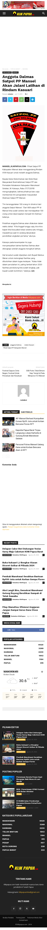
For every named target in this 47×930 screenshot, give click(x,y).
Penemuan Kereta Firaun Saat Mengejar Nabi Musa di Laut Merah (29, 779)
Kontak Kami (23, 920)
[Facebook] (4, 99)
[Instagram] (20, 908)
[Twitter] (10, 99)
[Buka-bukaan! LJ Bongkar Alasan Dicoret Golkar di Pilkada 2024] (8, 748)
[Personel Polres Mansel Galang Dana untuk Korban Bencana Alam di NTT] (8, 447)
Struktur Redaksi (8, 918)
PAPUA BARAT (15, 69)
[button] (4, 13)
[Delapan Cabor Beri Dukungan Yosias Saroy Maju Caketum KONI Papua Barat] (8, 736)
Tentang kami (20, 918)
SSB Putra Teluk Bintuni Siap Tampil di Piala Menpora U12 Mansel (35, 373)
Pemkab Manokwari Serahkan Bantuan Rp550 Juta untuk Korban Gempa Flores (29, 759)
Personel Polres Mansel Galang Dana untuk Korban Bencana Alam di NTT (30, 447)
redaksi (10, 94)
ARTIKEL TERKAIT (11, 412)
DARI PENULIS (26, 412)
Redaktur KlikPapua (20, 555)
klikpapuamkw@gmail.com (29, 892)
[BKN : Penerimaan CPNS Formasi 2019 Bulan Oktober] (8, 792)
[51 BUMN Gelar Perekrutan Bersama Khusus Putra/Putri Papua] (8, 804)
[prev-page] (3, 456)
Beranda (5, 69)
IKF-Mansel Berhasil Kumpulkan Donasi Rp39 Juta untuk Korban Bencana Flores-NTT (30, 421)
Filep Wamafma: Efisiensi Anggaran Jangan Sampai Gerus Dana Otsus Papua (20, 610)
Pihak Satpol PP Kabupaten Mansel (15, 348)
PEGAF (19, 794)
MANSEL (25, 69)
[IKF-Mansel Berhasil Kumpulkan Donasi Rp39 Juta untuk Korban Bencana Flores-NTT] (8, 421)
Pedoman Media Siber (34, 918)
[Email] (27, 99)
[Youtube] (33, 908)
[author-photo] (23, 397)
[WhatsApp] (21, 99)
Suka (41, 630)
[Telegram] (32, 99)
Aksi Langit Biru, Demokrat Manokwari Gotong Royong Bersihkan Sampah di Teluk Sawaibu (22, 593)
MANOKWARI (7, 555)
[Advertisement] (23, 43)
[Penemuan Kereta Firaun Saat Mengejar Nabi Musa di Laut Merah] (8, 780)
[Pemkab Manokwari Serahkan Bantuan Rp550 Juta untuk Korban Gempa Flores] (8, 760)
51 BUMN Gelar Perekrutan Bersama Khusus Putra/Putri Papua (28, 803)
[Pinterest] (15, 99)
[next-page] (7, 456)
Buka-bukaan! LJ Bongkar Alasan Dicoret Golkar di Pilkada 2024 (30, 747)
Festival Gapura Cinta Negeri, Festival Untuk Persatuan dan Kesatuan (12, 373)
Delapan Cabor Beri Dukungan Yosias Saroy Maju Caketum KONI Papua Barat (30, 735)
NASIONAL (6, 616)
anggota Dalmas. (16, 345)
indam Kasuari (29, 345)
